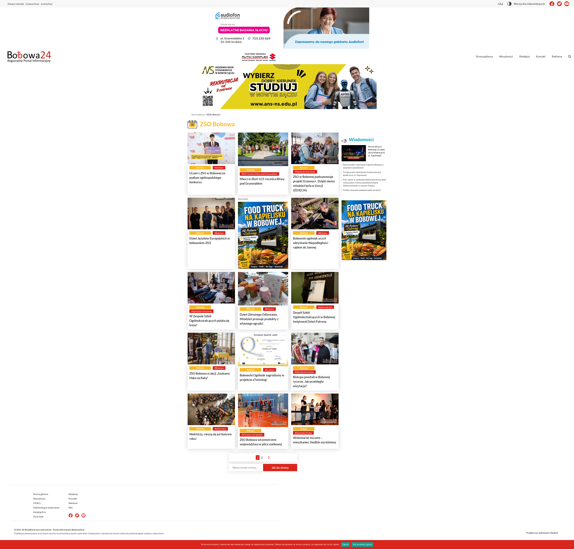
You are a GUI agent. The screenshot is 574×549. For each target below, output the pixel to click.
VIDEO (37, 503)
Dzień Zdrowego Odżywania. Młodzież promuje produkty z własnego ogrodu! (259, 319)
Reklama (557, 56)
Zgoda (345, 544)
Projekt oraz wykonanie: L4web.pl (542, 532)
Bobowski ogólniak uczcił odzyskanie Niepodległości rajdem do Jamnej (310, 243)
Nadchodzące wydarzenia (46, 507)
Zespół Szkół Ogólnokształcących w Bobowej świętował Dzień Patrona (314, 317)
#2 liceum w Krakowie (252, 434)
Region (304, 429)
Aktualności (506, 56)
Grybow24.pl (32, 3)
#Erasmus (269, 370)
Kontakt (541, 56)
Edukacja (200, 307)
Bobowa (250, 170)
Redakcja (524, 56)
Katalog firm (39, 512)
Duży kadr (38, 516)
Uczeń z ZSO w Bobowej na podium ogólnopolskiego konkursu (207, 177)
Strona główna (484, 56)
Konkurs (200, 167)
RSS (70, 507)
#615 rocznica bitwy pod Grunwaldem (259, 174)
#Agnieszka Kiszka (303, 433)
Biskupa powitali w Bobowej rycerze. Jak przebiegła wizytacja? (311, 381)
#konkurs (219, 167)
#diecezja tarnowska (304, 372)
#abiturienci (220, 428)
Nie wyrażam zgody (362, 544)
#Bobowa (219, 233)
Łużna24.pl (46, 3)
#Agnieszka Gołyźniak (305, 171)
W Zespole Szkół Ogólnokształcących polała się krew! (209, 320)
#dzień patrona (325, 307)
